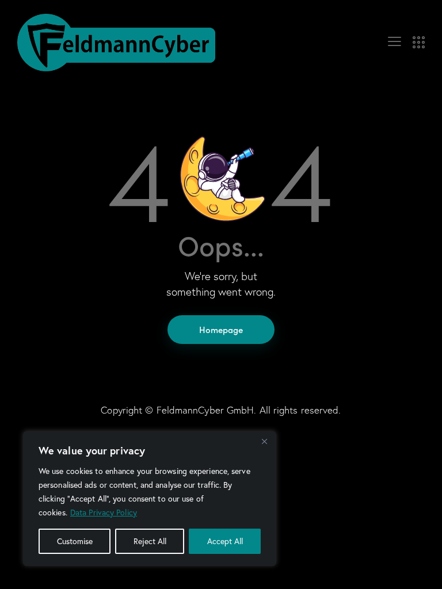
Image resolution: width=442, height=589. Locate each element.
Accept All (225, 541)
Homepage (221, 329)
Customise (75, 541)
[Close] (264, 441)
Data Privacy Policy (103, 512)
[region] (149, 498)
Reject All (150, 541)
